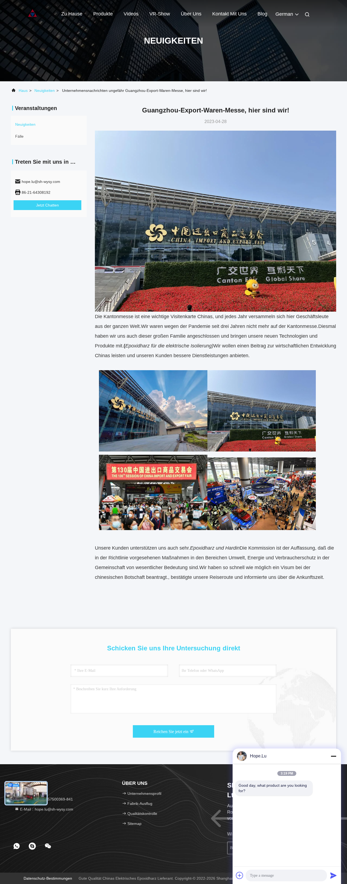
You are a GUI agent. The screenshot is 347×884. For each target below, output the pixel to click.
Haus (23, 90)
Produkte (103, 14)
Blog (262, 14)
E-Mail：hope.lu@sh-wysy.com (46, 809)
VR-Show (159, 14)
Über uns (191, 14)
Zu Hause (71, 14)
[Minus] (333, 756)
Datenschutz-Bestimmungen (48, 878)
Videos (131, 14)
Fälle (19, 136)
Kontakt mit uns (229, 14)
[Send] (333, 875)
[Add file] (239, 875)
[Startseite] (32, 13)
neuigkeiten (44, 90)
